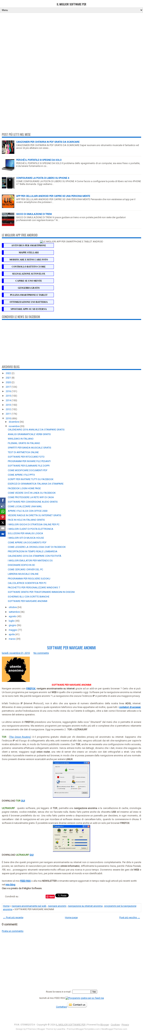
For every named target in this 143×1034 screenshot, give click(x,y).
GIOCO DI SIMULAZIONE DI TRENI (34, 214)
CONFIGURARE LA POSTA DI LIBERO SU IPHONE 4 (42, 178)
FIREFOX (30, 688)
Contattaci (61, 1006)
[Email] (3, 528)
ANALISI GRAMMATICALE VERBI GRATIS (29, 434)
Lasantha (60, 1029)
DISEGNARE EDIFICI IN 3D (21, 565)
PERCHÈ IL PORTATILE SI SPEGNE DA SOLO (39, 159)
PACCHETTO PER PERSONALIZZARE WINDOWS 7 (34, 587)
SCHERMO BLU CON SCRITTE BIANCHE (28, 596)
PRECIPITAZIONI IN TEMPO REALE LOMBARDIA (32, 551)
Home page (71, 917)
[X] (3, 522)
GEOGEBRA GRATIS (29, 288)
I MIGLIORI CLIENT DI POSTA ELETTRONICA (30, 529)
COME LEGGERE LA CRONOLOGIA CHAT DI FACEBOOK (37, 547)
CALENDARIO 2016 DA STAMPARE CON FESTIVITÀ (34, 555)
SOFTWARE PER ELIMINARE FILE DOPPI (29, 465)
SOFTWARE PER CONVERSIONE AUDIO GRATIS (33, 501)
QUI (23, 800)
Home (6, 906)
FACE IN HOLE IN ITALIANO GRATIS (26, 519)
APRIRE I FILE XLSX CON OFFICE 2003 (27, 510)
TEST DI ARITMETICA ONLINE (23, 452)
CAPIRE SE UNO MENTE (28, 281)
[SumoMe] (3, 534)
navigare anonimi (57, 906)
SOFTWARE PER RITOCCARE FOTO (26, 456)
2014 (9, 400)
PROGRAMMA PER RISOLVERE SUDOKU (29, 578)
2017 (9, 386)
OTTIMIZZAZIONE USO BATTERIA (29, 302)
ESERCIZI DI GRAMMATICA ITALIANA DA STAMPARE (35, 483)
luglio (12, 620)
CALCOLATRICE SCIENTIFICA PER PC (27, 583)
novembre (14, 426)
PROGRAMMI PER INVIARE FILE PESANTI (29, 461)
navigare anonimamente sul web (29, 906)
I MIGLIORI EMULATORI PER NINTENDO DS (30, 560)
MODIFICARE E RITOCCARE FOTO (28, 259)
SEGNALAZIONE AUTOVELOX (28, 273)
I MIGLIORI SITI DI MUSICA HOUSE (26, 537)
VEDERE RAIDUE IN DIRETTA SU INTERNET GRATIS (34, 515)
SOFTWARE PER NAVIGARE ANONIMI (27, 601)
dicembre (14, 421)
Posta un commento (12, 931)
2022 (9, 373)
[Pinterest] (3, 517)
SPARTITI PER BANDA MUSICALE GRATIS (29, 447)
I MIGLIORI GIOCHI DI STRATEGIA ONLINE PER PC (33, 524)
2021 (9, 377)
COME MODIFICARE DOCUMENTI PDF (27, 470)
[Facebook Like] (3, 506)
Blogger (104, 1024)
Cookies (115, 1024)
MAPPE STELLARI (29, 252)
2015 (9, 395)
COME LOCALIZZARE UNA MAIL (25, 506)
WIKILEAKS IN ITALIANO (21, 438)
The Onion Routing (20, 736)
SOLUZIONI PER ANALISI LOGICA (25, 533)
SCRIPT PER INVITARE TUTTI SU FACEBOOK (30, 479)
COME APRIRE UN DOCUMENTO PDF (27, 542)
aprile (12, 634)
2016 (9, 391)
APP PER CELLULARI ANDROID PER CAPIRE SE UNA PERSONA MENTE (53, 196)
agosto (13, 616)
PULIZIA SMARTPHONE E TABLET (28, 295)
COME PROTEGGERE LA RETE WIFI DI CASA (31, 497)
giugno (13, 625)
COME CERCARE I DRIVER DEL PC (25, 569)
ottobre (13, 607)
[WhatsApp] (3, 511)
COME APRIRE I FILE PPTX (21, 474)
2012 (9, 409)
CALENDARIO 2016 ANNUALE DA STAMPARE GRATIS (36, 429)
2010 (9, 418)
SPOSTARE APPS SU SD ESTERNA (29, 309)
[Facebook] (3, 500)
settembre (14, 611)
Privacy (125, 1024)
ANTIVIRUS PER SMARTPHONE (28, 245)
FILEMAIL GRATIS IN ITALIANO (24, 443)
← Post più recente (13, 917)
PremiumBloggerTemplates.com (83, 1029)
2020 (9, 382)
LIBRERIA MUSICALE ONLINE (23, 574)
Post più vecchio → (129, 917)
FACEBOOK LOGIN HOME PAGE (24, 488)
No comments (41, 653)
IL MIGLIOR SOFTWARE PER (71, 4)
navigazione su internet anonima (85, 906)
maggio (13, 630)
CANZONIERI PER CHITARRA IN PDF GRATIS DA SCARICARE (48, 141)
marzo (12, 638)
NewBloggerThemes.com (114, 1029)
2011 (9, 413)
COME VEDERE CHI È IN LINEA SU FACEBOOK (32, 492)
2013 (9, 404)
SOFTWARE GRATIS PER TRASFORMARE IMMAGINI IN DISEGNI (41, 592)
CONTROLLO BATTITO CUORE (29, 266)
